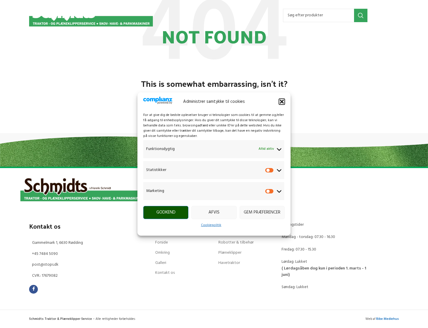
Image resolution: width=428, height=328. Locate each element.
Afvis (214, 212)
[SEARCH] (360, 15)
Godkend (166, 212)
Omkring (162, 252)
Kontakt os (165, 272)
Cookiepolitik (211, 225)
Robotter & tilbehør (236, 242)
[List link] (87, 243)
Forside (161, 242)
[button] (282, 102)
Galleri (160, 263)
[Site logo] (91, 15)
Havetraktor (229, 263)
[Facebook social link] (33, 289)
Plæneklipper (229, 252)
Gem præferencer (262, 212)
